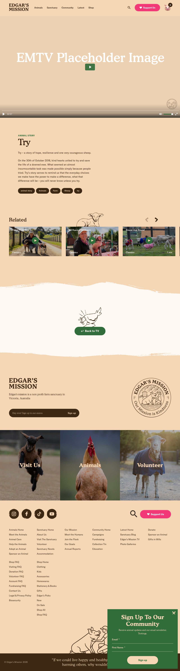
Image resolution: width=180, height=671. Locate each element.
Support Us (149, 7)
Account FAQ (15, 581)
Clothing (41, 566)
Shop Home (43, 562)
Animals (38, 7)
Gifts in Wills (154, 539)
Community (67, 7)
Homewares (43, 581)
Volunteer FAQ (16, 576)
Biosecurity (15, 600)
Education (97, 549)
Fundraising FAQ (17, 586)
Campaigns (98, 534)
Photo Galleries (128, 544)
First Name (117, 647)
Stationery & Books (47, 586)
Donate (152, 529)
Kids (39, 571)
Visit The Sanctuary (47, 539)
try (78, 190)
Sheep (67, 190)
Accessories (43, 576)
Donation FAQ (16, 571)
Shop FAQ (14, 562)
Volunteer (42, 544)
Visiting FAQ (15, 566)
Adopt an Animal (17, 549)
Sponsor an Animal (18, 553)
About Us (41, 534)
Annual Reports (73, 549)
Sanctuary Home (45, 529)
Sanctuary (52, 7)
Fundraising (98, 539)
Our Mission (71, 529)
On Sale (41, 605)
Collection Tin (99, 544)
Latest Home (126, 529)
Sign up (72, 413)
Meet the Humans (74, 534)
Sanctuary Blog (128, 534)
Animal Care (15, 539)
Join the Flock (72, 539)
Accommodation (45, 553)
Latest (81, 7)
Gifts (39, 590)
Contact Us (15, 590)
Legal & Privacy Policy (20, 595)
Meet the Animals (18, 534)
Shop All (41, 609)
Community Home (101, 529)
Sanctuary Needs (45, 549)
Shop (91, 7)
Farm (55, 190)
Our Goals (70, 544)
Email (115, 639)
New (39, 600)
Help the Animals (17, 544)
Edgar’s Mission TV (130, 539)
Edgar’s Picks (43, 595)
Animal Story (26, 135)
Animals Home (16, 529)
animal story (26, 190)
